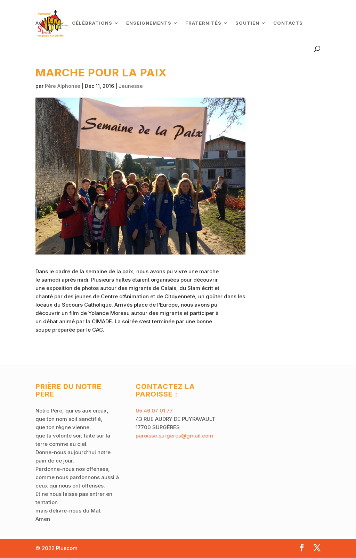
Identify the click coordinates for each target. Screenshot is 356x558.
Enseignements (148, 23)
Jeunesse (131, 86)
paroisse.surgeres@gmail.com (174, 435)
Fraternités (203, 23)
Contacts (288, 23)
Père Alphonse (62, 86)
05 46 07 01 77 (154, 410)
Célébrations (92, 23)
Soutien (247, 23)
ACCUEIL (46, 23)
